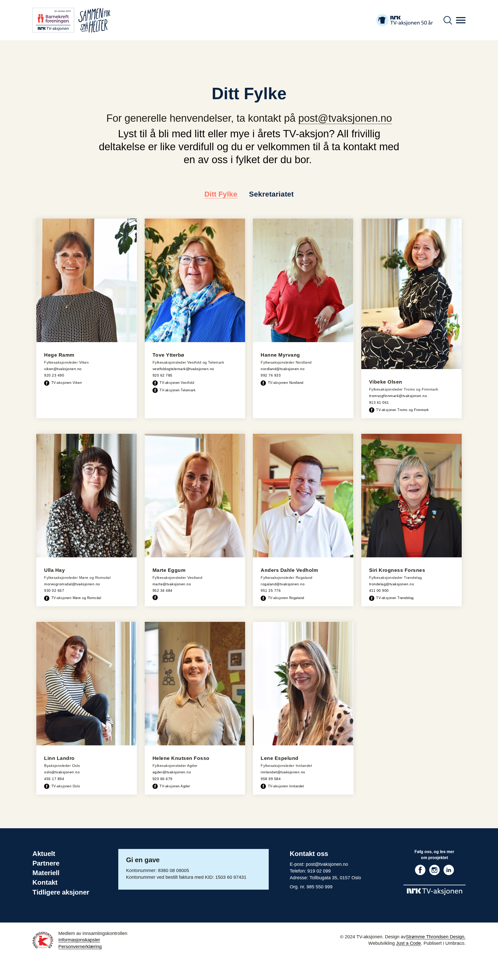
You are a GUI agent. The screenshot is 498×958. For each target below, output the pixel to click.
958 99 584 (271, 779)
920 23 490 (54, 375)
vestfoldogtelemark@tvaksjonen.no (183, 369)
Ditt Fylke (220, 194)
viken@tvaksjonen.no (63, 369)
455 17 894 (54, 779)
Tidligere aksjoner (60, 892)
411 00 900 (379, 590)
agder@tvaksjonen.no (172, 772)
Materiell (45, 873)
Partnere (45, 863)
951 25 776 (271, 590)
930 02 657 (54, 590)
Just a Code (408, 943)
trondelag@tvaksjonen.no (391, 584)
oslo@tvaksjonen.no (62, 772)
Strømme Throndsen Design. (436, 936)
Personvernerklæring (80, 946)
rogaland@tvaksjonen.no (283, 584)
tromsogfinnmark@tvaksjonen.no (398, 396)
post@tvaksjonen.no (345, 118)
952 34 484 (162, 590)
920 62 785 (162, 375)
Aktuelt (43, 854)
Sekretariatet (271, 194)
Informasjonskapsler (79, 939)
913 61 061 (379, 402)
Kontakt (45, 882)
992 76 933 (271, 375)
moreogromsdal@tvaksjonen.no (72, 584)
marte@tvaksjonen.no (172, 584)
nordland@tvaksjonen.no (283, 369)
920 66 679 (162, 779)
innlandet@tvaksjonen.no (283, 772)
